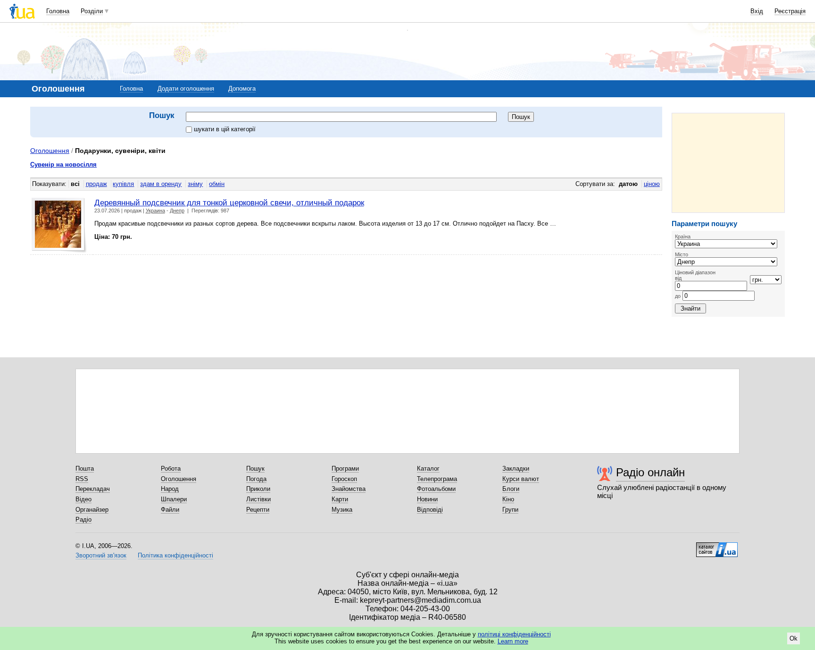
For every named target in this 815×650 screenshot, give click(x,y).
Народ (170, 488)
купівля (123, 183)
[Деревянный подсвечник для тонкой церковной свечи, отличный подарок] (59, 225)
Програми (345, 468)
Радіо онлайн (650, 472)
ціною (652, 183)
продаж (96, 183)
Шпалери (174, 499)
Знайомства (349, 488)
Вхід (756, 11)
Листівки (258, 499)
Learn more (513, 641)
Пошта (84, 468)
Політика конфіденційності (175, 555)
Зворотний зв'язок (100, 555)
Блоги (510, 488)
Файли (170, 509)
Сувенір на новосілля (63, 164)
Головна (57, 11)
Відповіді (430, 509)
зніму (195, 183)
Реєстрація (790, 11)
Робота (171, 468)
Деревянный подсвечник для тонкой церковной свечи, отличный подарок (229, 202)
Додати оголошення (186, 88)
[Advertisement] (728, 163)
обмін (217, 183)
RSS (81, 478)
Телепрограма (437, 478)
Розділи (92, 11)
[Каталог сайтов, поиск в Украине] (717, 546)
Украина (155, 210)
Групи (510, 509)
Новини (427, 499)
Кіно (508, 499)
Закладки (515, 468)
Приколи (258, 488)
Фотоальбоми (436, 488)
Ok (794, 638)
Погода (256, 478)
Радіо (83, 519)
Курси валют (520, 478)
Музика (342, 509)
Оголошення (49, 150)
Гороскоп (344, 478)
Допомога (242, 88)
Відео (83, 499)
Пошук (255, 468)
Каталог (428, 468)
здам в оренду (161, 183)
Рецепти (257, 509)
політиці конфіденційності (514, 634)
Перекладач (92, 488)
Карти (340, 499)
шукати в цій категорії (225, 129)
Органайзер (91, 509)
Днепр (177, 210)
